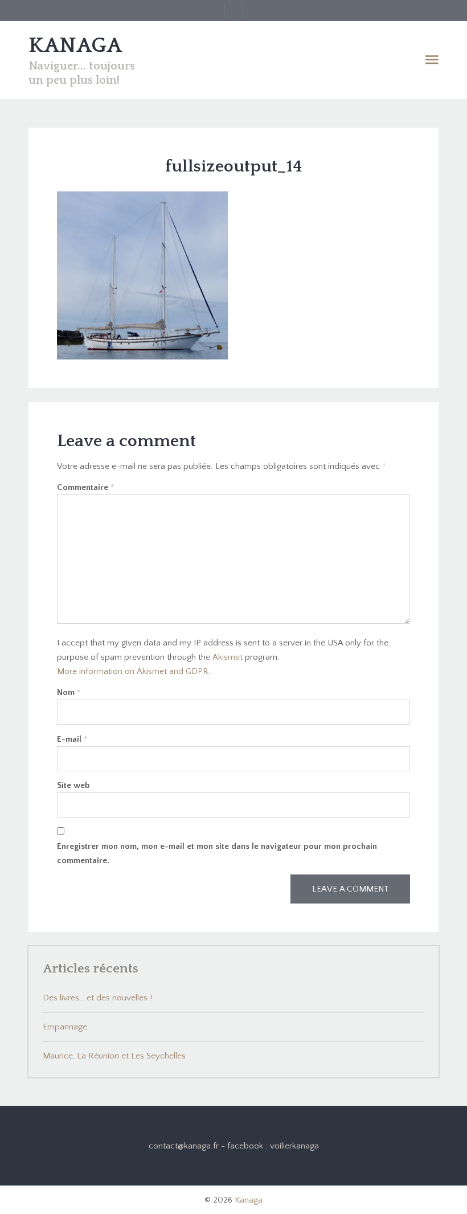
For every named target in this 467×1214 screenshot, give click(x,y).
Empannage (65, 1027)
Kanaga (249, 1200)
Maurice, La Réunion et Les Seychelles (114, 1056)
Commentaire (85, 487)
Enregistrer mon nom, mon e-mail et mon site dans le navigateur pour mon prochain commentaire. (217, 853)
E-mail (72, 739)
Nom (69, 692)
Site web (73, 785)
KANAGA (75, 46)
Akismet (227, 657)
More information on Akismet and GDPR (132, 671)
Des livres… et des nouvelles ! (97, 998)
